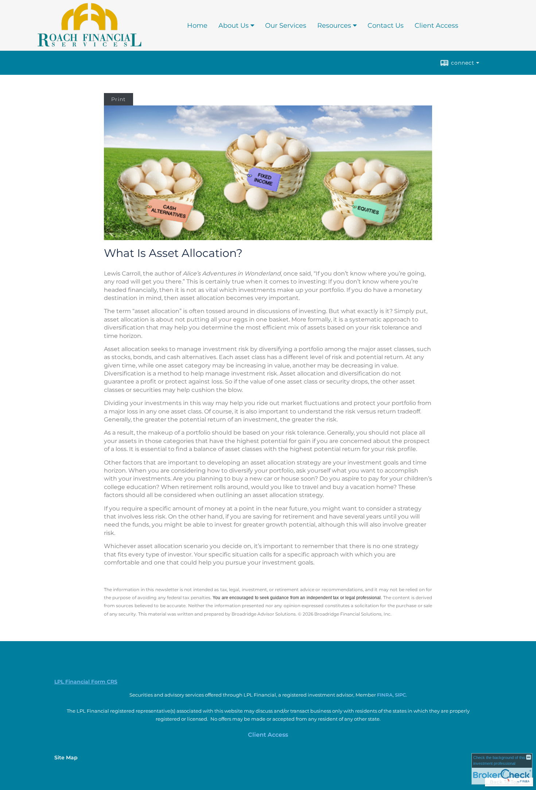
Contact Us (386, 26)
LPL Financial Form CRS (85, 681)
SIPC (400, 695)
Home (197, 26)
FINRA (385, 695)
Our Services (285, 26)
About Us (233, 26)
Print (118, 99)
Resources (334, 26)
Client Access (436, 26)
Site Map (66, 757)
